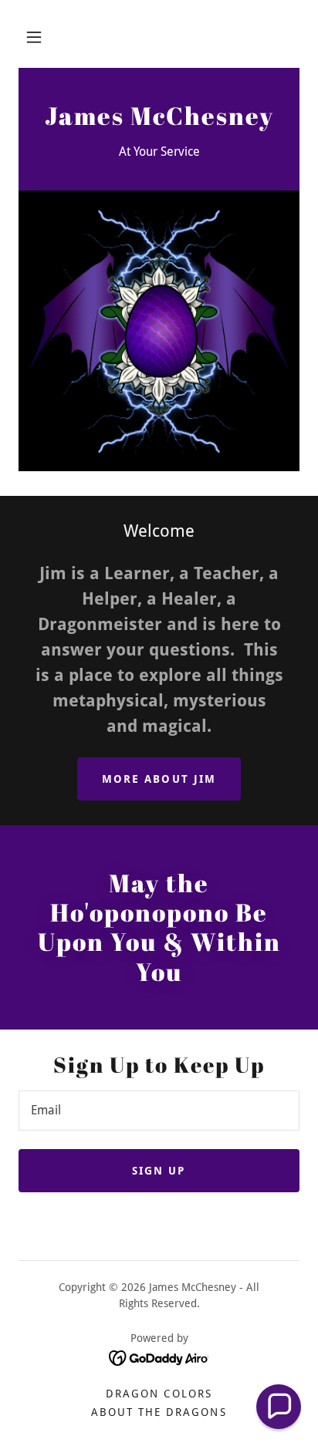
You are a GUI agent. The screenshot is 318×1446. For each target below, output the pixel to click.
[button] (34, 37)
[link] (159, 120)
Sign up (158, 1171)
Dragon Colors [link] (158, 1393)
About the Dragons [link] (158, 1412)
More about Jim (158, 779)
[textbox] (159, 1110)
